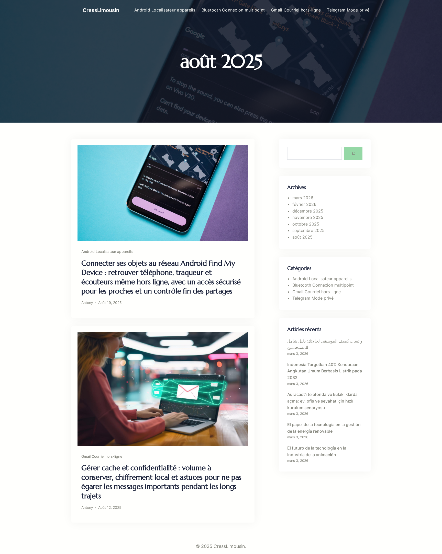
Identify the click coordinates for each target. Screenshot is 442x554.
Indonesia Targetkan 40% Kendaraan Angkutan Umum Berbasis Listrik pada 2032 (324, 371)
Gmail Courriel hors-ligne (101, 456)
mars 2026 (302, 197)
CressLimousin (101, 10)
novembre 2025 (307, 217)
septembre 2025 (308, 230)
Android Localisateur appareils (107, 251)
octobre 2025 (305, 224)
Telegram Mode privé (313, 298)
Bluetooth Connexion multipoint (323, 285)
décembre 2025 (307, 211)
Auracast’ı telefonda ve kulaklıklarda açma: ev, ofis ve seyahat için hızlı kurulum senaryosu (322, 401)
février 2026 (304, 204)
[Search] (353, 153)
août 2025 (302, 237)
